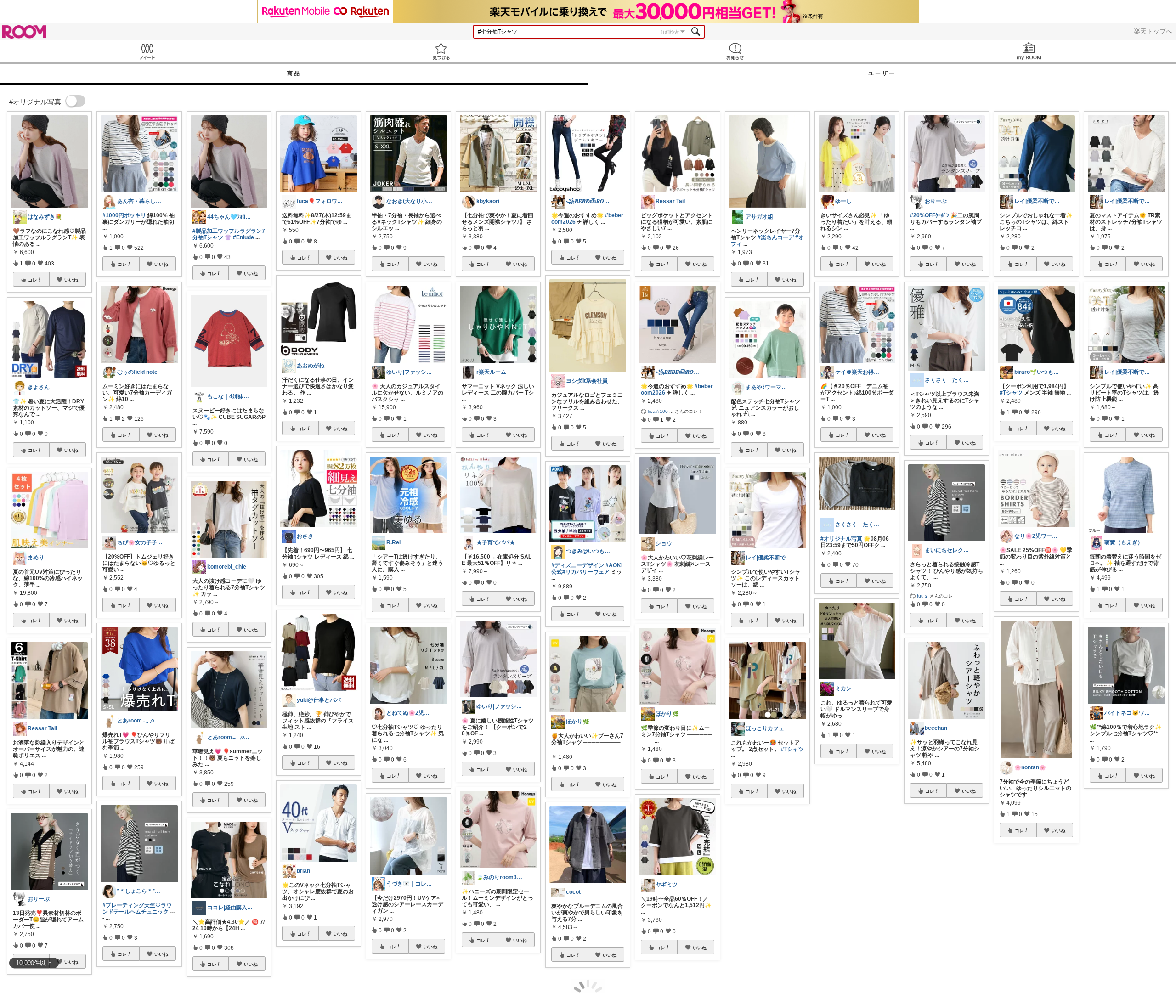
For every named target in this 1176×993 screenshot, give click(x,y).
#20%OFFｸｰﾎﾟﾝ (929, 215)
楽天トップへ (1153, 31)
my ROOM (1029, 51)
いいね (71, 279)
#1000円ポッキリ (124, 215)
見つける (441, 51)
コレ (32, 279)
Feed (147, 51)
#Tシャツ (792, 749)
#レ (1154, 886)
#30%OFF (1042, 934)
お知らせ (735, 51)
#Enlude (243, 237)
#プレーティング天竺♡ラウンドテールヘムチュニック (137, 908)
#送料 (1049, 940)
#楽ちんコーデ (776, 237)
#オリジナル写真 (841, 539)
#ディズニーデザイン (577, 565)
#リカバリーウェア (586, 572)
